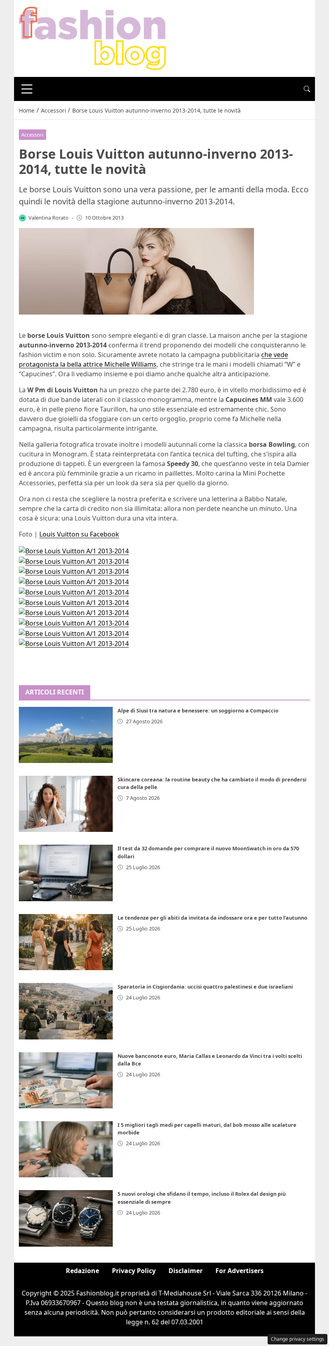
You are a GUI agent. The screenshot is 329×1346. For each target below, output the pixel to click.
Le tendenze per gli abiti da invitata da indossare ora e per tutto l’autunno (212, 917)
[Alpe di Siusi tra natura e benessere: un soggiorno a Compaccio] (66, 735)
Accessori (32, 134)
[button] (307, 89)
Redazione (82, 1270)
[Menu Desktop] (27, 89)
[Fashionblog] (92, 37)
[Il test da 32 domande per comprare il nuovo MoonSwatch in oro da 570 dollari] (66, 873)
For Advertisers (239, 1270)
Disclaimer (186, 1270)
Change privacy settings (297, 1339)
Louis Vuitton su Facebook (79, 534)
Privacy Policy (134, 1270)
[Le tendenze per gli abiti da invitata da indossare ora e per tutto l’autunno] (66, 942)
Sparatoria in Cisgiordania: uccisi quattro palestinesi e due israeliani (205, 986)
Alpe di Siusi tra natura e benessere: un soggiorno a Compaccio (198, 710)
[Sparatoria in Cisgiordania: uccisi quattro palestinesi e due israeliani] (66, 1011)
